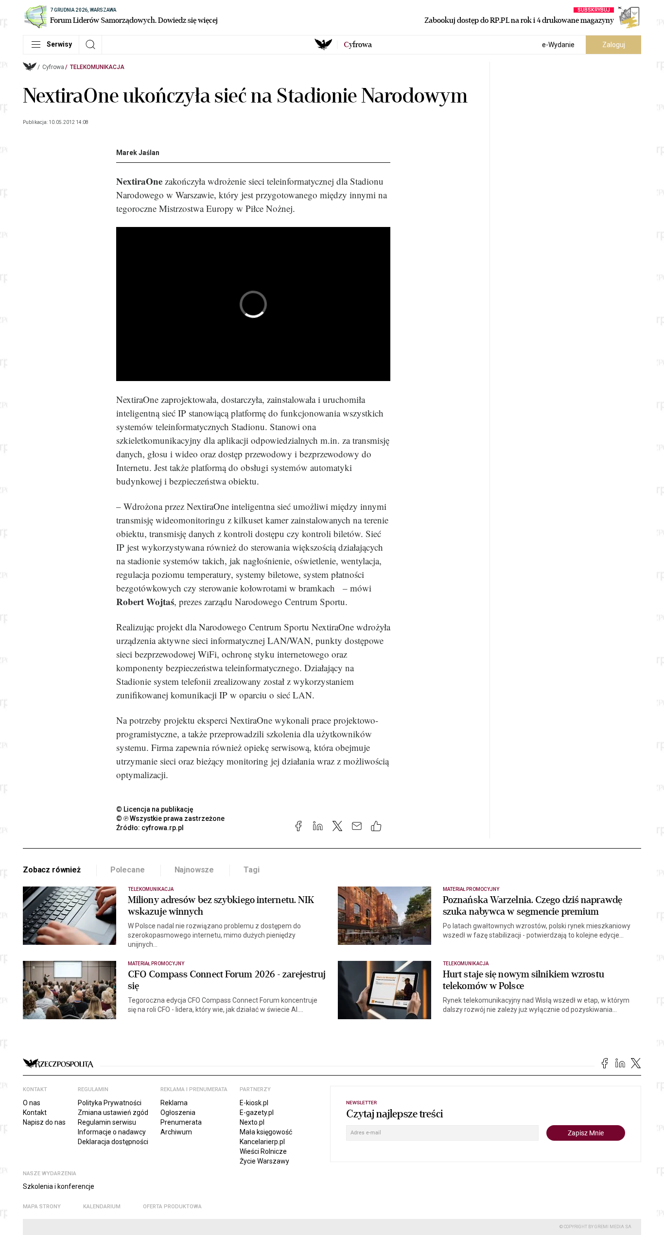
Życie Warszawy (264, 1161)
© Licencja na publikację (155, 809)
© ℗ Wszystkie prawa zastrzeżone (170, 818)
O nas (31, 1103)
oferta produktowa (172, 1206)
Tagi (251, 869)
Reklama (174, 1103)
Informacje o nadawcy (112, 1132)
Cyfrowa (53, 67)
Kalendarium (102, 1206)
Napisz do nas (44, 1122)
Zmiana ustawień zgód (113, 1112)
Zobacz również (52, 869)
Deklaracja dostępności (113, 1142)
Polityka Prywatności (109, 1103)
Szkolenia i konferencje (58, 1186)
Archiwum (176, 1132)
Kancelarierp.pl (262, 1142)
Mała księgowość (266, 1132)
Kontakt (35, 1112)
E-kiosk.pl (254, 1103)
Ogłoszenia (177, 1112)
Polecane (127, 869)
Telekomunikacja (97, 67)
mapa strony (42, 1206)
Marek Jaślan (137, 153)
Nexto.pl (252, 1122)
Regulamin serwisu (107, 1122)
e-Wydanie (558, 45)
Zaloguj (613, 45)
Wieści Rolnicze (263, 1151)
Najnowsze (194, 869)
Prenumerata (181, 1122)
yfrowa (358, 45)
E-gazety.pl (257, 1112)
